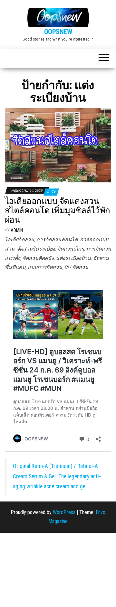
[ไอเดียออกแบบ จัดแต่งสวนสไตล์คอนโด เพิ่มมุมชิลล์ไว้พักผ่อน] (58, 145)
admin (17, 230)
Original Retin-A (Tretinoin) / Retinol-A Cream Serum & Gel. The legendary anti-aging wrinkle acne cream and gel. (57, 476)
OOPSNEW (58, 32)
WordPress (64, 512)
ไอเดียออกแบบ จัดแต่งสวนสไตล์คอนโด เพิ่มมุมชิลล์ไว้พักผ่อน (57, 210)
